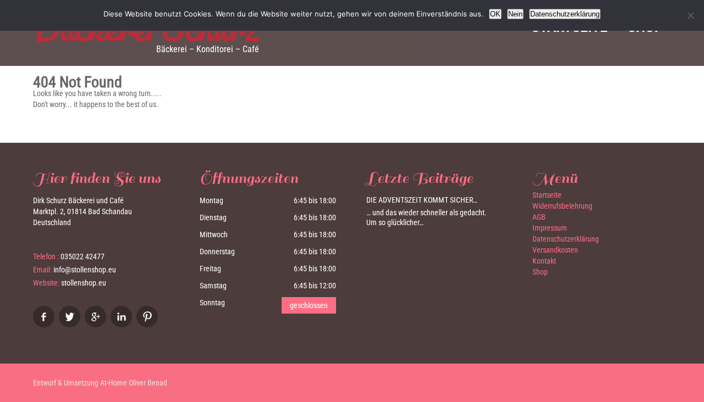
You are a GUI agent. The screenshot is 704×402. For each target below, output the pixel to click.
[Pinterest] (148, 324)
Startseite (547, 195)
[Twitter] (71, 324)
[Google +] (97, 324)
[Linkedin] (123, 324)
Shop (540, 271)
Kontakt (544, 260)
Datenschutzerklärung (565, 239)
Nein (515, 14)
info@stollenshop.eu (84, 269)
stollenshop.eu (83, 282)
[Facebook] (45, 324)
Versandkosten (555, 249)
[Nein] (690, 15)
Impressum (549, 228)
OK (495, 14)
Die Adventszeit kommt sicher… (421, 200)
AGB (539, 217)
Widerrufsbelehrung (562, 206)
